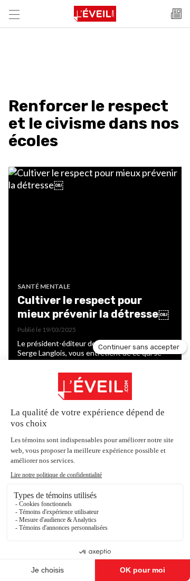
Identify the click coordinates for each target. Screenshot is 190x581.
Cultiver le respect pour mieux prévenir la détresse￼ (93, 307)
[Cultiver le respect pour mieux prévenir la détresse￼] (95, 224)
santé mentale (43, 286)
